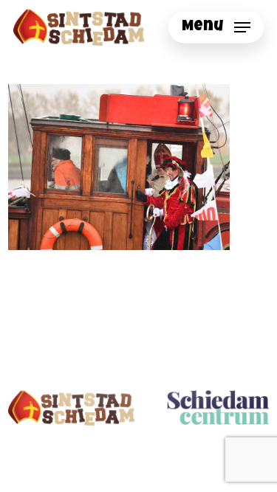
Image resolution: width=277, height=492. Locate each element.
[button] (216, 27)
